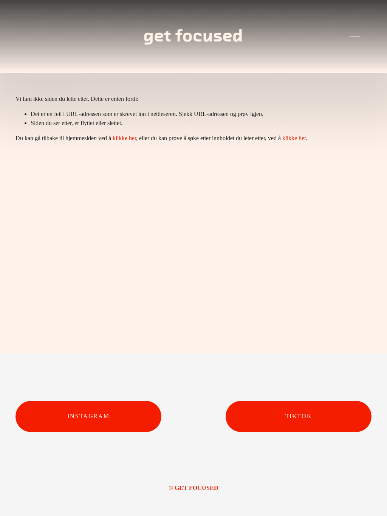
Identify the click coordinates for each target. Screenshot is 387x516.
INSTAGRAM (88, 416)
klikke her (124, 138)
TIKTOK (298, 416)
